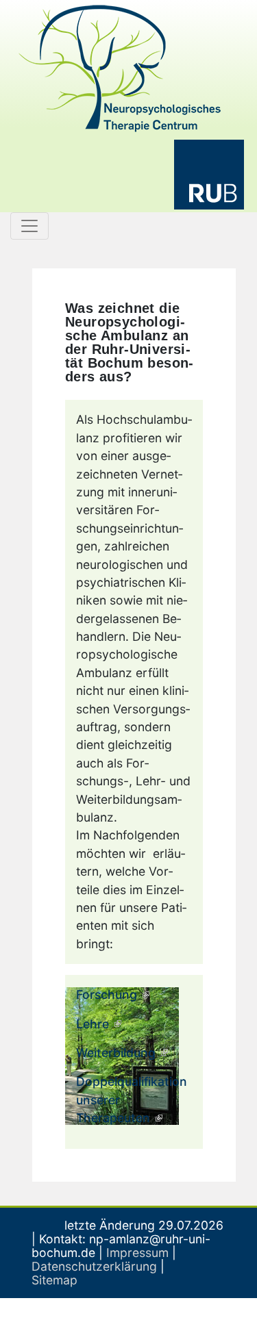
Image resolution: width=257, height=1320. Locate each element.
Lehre (92, 1024)
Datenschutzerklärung (94, 1266)
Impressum (137, 1252)
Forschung (106, 994)
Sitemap (54, 1280)
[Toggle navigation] (29, 226)
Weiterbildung (116, 1052)
